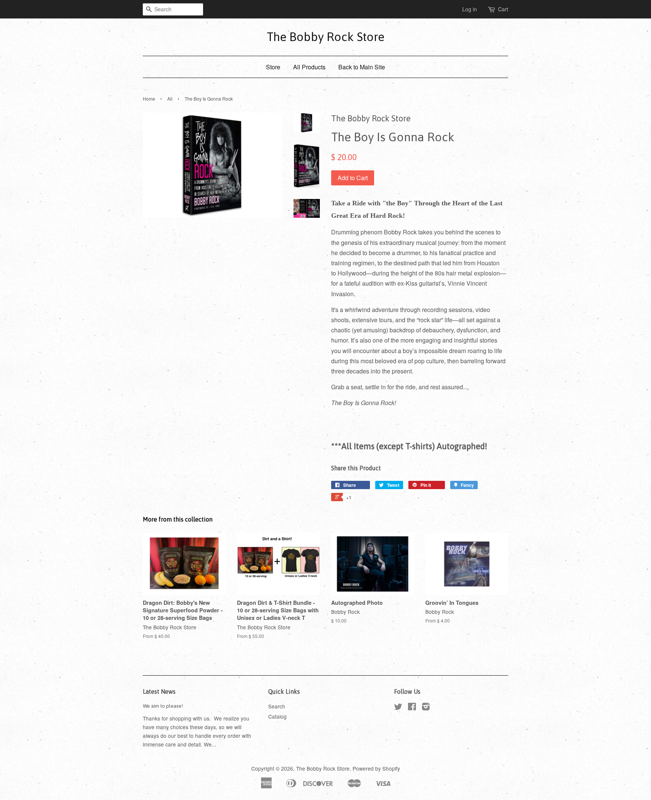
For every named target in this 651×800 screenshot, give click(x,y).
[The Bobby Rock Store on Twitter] (398, 707)
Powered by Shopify (376, 768)
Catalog (277, 716)
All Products (309, 67)
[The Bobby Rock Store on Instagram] (426, 707)
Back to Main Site (361, 67)
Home (149, 98)
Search (276, 706)
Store (273, 67)
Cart (503, 9)
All (170, 98)
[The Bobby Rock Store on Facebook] (412, 707)
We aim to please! (163, 706)
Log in (469, 9)
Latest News (159, 691)
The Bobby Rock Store (325, 37)
